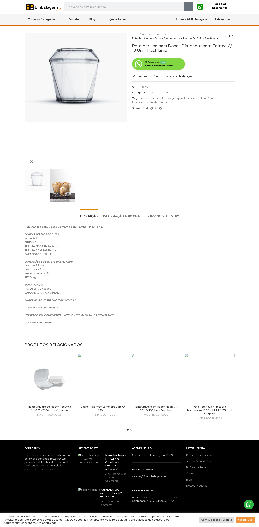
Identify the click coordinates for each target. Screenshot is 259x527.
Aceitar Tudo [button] (245, 519)
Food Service (209, 98)
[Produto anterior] (225, 36)
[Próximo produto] (233, 36)
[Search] (188, 6)
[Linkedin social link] (156, 108)
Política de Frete (196, 467)
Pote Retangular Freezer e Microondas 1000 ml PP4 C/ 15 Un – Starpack (209, 410)
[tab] (89, 214)
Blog (92, 19)
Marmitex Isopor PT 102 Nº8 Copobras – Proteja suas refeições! (115, 462)
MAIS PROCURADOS (154, 34)
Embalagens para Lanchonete (180, 98)
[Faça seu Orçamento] (200, 7)
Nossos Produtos (196, 485)
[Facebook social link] (143, 108)
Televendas (222, 19)
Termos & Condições (198, 461)
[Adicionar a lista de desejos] (71, 359)
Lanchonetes (140, 102)
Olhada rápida (71, 367)
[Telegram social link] (160, 108)
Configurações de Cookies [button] (216, 519)
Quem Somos (117, 19)
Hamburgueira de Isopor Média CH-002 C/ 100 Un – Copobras (156, 408)
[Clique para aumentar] (31, 161)
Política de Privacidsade (200, 455)
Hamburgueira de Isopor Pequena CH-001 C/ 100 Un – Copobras (49, 408)
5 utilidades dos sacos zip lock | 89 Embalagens (111, 493)
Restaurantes (158, 102)
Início (135, 34)
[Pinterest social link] (151, 108)
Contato (74, 19)
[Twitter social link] (147, 108)
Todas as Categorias (42, 19)
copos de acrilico (150, 98)
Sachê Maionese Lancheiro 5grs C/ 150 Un (103, 408)
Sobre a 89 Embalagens (192, 19)
